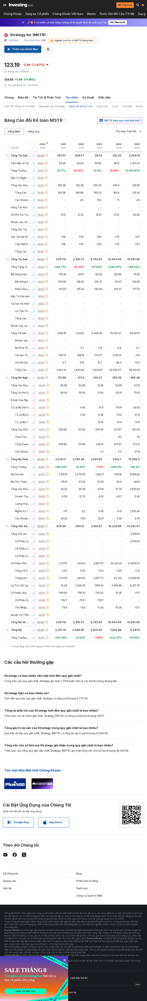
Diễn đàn (104, 97)
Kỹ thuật (88, 97)
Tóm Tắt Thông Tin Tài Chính (19, 106)
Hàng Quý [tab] (34, 131)
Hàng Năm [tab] (14, 131)
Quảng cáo (9, 880)
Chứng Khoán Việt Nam (68, 13)
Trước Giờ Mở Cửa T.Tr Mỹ (116, 13)
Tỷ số (115, 106)
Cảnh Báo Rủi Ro (78, 978)
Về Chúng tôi (10, 873)
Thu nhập (127, 106)
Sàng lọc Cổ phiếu (37, 13)
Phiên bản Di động (87, 880)
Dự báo (140, 106)
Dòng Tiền (102, 106)
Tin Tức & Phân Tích (47, 97)
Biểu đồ (23, 97)
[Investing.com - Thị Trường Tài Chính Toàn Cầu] (21, 5)
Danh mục (82, 888)
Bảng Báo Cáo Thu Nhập (52, 106)
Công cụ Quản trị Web (89, 895)
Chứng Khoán (13, 13)
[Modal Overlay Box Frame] (34, 978)
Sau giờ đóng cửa (17, 85)
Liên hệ (7, 888)
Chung (9, 97)
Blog (79, 873)
